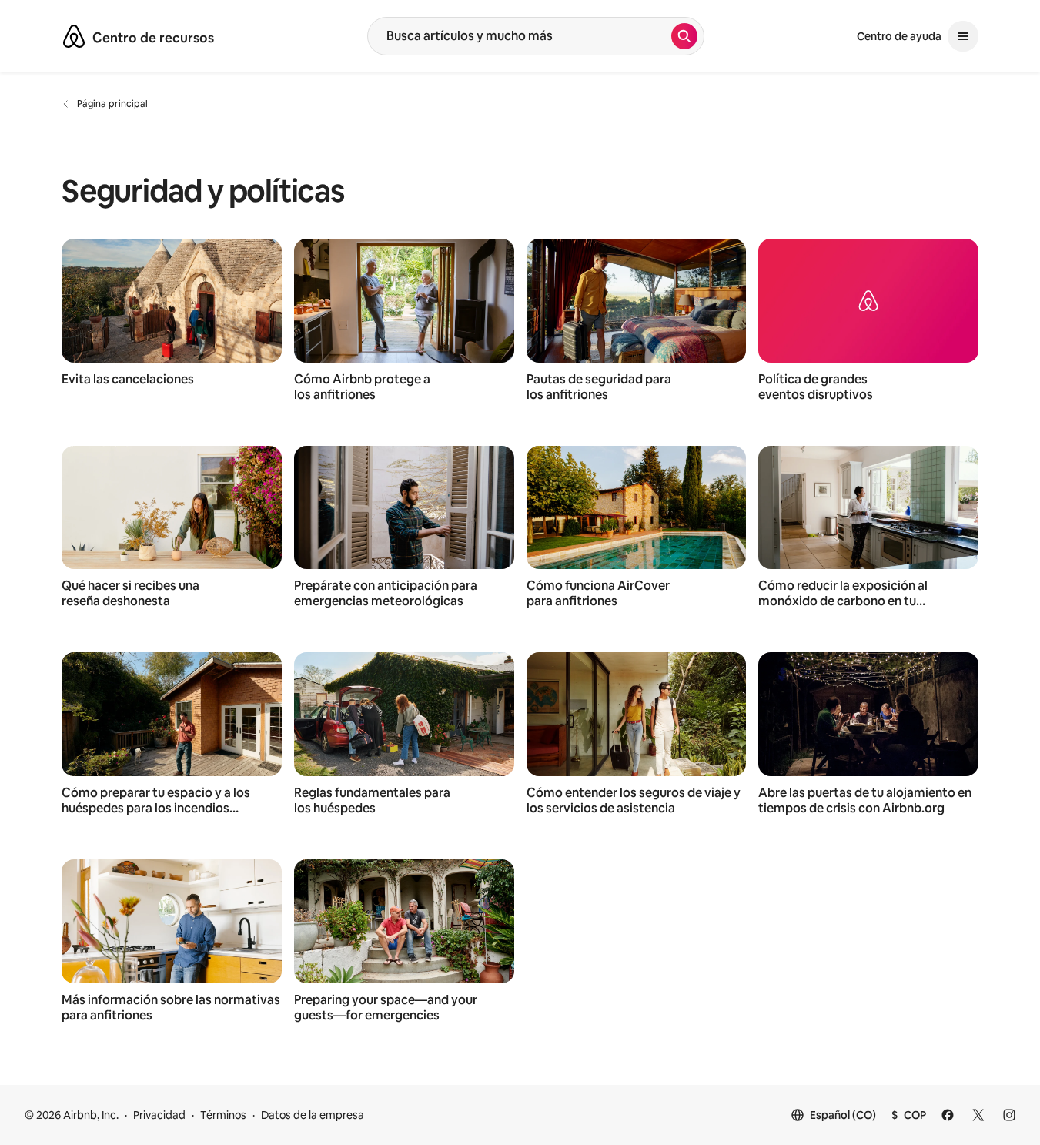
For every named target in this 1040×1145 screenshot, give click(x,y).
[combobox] (519, 36)
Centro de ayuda (899, 36)
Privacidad (159, 1115)
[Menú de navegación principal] (963, 36)
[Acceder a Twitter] (978, 1115)
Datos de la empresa (312, 1115)
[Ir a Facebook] (947, 1115)
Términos (223, 1115)
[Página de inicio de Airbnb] (74, 36)
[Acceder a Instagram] (1009, 1115)
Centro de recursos (153, 37)
